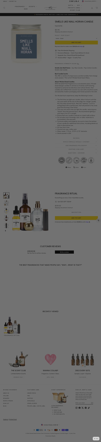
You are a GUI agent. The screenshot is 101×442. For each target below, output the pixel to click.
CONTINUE (35, 229)
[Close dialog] (79, 201)
